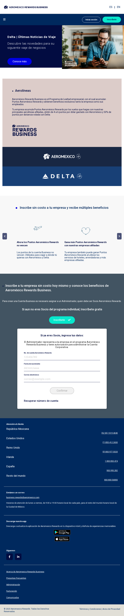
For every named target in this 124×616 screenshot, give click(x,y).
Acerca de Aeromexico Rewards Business (25, 572)
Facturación (11, 591)
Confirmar (62, 390)
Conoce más (20, 61)
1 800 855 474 (111, 461)
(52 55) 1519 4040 (109, 433)
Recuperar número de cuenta (41, 400)
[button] (3, 19)
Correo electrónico (31, 375)
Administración (13, 585)
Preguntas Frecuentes (16, 578)
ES (110, 7)
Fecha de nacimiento (32, 364)
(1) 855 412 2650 (110, 442)
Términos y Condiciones (90, 609)
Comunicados (12, 597)
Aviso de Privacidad (111, 609)
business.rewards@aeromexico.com (22, 497)
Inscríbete (112, 19)
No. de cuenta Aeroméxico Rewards (38, 353)
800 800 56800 (111, 480)
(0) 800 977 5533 (110, 452)
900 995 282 (112, 470)
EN (118, 7)
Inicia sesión (91, 20)
